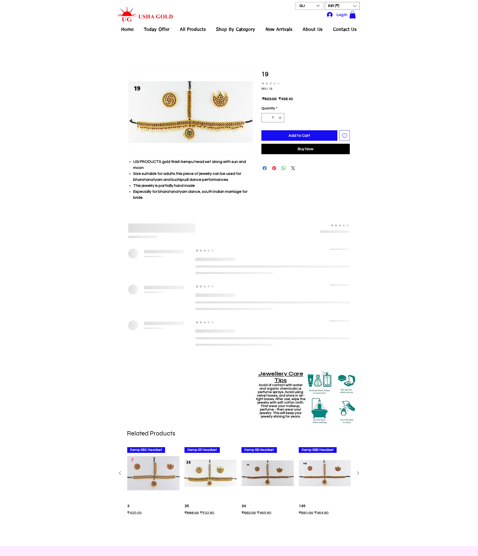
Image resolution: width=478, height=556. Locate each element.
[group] (239, 494)
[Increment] (280, 117)
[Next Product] (358, 473)
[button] (342, 6)
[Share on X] (293, 168)
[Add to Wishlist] (344, 135)
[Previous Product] (120, 473)
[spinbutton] (272, 117)
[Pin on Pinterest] (274, 168)
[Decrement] (265, 117)
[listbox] (342, 6)
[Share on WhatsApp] (284, 168)
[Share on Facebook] (265, 168)
